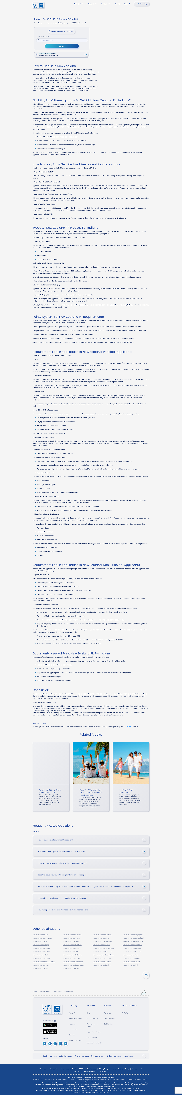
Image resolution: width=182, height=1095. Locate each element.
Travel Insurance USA (40, 935)
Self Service (108, 1024)
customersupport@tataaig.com (135, 1090)
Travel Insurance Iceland (102, 962)
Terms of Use (54, 1069)
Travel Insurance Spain (71, 948)
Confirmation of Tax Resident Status (111, 469)
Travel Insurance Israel (41, 965)
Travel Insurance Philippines (73, 962)
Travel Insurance (45, 992)
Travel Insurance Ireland (41, 952)
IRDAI (74, 1069)
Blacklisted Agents (89, 1071)
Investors (72, 1024)
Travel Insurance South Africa (103, 955)
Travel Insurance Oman (101, 938)
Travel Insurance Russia (101, 945)
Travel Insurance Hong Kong (103, 958)
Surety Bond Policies (94, 1032)
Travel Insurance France (71, 938)
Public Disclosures (75, 1018)
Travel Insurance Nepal (41, 945)
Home (35, 992)
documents (127, 727)
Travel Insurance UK (40, 941)
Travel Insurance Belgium (102, 965)
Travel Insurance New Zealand (44, 962)
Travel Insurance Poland (71, 968)
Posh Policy (102, 1071)
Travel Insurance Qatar (41, 968)
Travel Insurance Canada (72, 941)
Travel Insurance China (131, 958)
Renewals (107, 1013)
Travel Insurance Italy (130, 955)
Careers (72, 1035)
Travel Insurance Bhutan (132, 952)
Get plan (62, 46)
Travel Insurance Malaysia (102, 935)
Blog (88, 1013)
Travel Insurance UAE (70, 952)
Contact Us (73, 1029)
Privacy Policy (103, 1069)
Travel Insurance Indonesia (42, 938)
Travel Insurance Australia (72, 935)
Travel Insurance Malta (131, 965)
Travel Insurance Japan (41, 958)
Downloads (65, 1069)
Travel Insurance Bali (40, 955)
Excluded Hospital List (94, 1043)
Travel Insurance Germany (102, 941)
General (134, 1069)
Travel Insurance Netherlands (103, 948)
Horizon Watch (92, 1037)
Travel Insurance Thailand (132, 945)
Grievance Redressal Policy (120, 1069)
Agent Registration (75, 1040)
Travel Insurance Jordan (131, 962)
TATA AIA (125, 1013)
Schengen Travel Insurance (133, 941)
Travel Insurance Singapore (133, 935)
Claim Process (109, 1018)
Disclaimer (42, 1069)
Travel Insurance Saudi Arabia (73, 965)
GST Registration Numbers (87, 1069)
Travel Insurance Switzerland (133, 938)
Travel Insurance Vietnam (102, 952)
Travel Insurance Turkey (71, 958)
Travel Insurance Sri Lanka (72, 955)
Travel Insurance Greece (132, 948)
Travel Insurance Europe (41, 948)
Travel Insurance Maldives (72, 945)
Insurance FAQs (92, 1018)
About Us (72, 1013)
